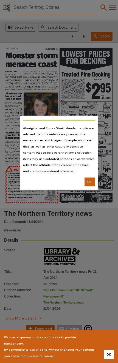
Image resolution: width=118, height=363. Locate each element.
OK (89, 181)
